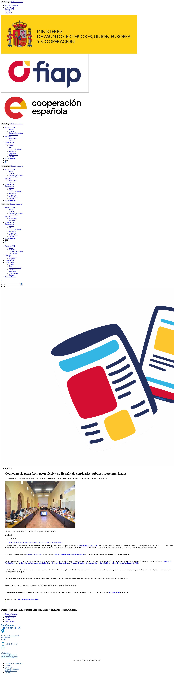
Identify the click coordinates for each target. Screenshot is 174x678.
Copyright (8, 665)
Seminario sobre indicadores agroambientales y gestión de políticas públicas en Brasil (36, 542)
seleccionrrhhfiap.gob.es (9, 655)
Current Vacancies (10, 616)
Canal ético (8, 13)
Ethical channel (10, 621)
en (1, 280)
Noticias (11, 146)
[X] (19, 628)
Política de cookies (11, 671)
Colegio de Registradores (60, 563)
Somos (11, 129)
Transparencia (9, 142)
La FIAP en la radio (15, 149)
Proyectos (8, 136)
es (1, 282)
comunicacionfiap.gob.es (9, 657)
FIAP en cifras (13, 135)
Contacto (8, 11)
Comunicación (9, 144)
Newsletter (12, 153)
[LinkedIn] (3, 628)
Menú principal (6, 2)
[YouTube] (11, 628)
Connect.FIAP (9, 9)
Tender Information (11, 614)
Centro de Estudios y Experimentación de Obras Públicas (90, 563)
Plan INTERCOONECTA (88, 546)
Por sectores (13, 138)
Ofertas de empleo (10, 7)
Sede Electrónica (114, 592)
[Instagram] (7, 628)
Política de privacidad (12, 669)
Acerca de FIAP (10, 127)
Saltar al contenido (17, 2)
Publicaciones (13, 155)
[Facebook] (15, 628)
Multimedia (12, 151)
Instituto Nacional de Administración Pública (34, 563)
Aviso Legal (9, 667)
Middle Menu (5, 204)
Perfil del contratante (11, 5)
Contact (7, 619)
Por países (12, 140)
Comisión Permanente (16, 133)
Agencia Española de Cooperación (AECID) (68, 554)
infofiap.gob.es (6, 653)
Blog (10, 147)
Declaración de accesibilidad (14, 663)
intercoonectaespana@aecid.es (28, 599)
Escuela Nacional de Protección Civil (125, 563)
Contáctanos (7, 625)
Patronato (12, 131)
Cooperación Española (33, 554)
